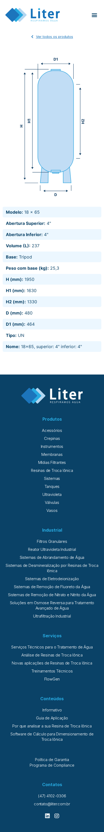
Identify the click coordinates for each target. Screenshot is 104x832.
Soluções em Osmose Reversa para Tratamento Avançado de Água (52, 605)
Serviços (52, 635)
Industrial (52, 530)
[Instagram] (56, 816)
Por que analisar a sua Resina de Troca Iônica (51, 726)
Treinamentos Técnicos (52, 671)
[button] (94, 15)
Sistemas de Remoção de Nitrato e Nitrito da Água (52, 594)
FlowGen (52, 679)
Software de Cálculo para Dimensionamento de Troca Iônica (51, 736)
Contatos (52, 784)
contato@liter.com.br (52, 803)
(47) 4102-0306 (52, 795)
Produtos (52, 419)
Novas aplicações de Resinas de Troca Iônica (52, 663)
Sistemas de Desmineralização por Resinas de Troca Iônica (52, 568)
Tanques (52, 486)
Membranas (51, 454)
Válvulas (52, 502)
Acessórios (52, 430)
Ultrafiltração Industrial (52, 616)
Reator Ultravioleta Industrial (52, 549)
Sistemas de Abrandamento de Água (52, 557)
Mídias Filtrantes (52, 462)
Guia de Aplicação (52, 717)
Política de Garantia (52, 759)
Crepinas (52, 438)
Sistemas (52, 478)
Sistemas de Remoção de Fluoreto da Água (52, 586)
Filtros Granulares (52, 541)
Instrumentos (52, 446)
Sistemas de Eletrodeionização (52, 578)
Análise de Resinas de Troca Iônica (52, 655)
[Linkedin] (47, 816)
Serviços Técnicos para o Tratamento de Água (52, 647)
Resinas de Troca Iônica (52, 470)
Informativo (52, 709)
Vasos (51, 510)
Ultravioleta (52, 494)
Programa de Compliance (52, 765)
